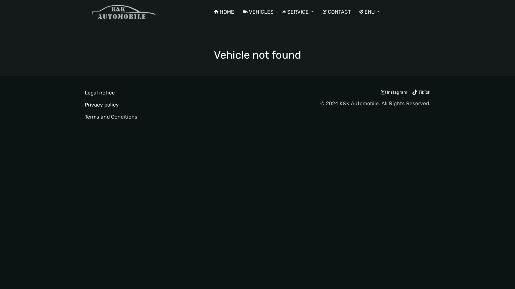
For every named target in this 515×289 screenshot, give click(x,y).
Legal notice (100, 93)
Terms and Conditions (111, 117)
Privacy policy (102, 105)
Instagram (396, 92)
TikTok (423, 92)
